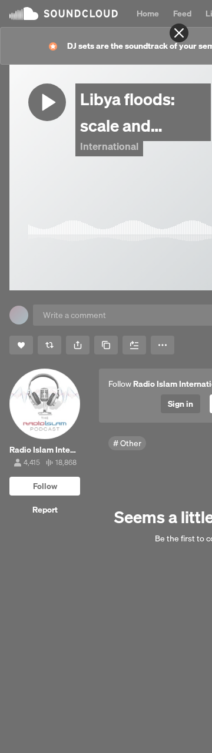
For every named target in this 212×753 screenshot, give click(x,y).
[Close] (179, 33)
